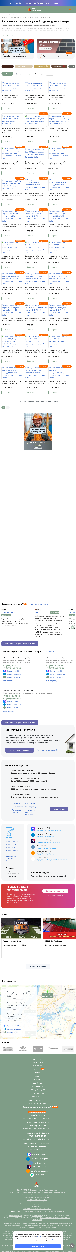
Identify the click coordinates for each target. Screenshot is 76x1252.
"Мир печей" (39, 1211)
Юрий (37, 612)
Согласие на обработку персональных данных (37, 1195)
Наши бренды (37, 1083)
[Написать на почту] (4, 677)
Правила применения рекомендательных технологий (37, 1204)
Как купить (37, 1079)
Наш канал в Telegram (39, 1159)
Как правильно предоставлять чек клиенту (37, 1208)
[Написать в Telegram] (5, 1029)
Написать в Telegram (14, 674)
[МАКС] (4, 671)
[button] (70, 49)
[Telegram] (4, 674)
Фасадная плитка (45, 17)
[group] (8, 1049)
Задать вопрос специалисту (20, 750)
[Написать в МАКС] (5, 1026)
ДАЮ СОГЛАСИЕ (38, 1246)
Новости (37, 1076)
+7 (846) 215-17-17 (11, 666)
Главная (4, 17)
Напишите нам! (59, 809)
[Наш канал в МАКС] (29, 1154)
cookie (69, 1223)
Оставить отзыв (6, 615)
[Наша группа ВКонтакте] (31, 1163)
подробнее (57, 3)
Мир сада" (47, 1211)
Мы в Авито (39, 1175)
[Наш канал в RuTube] (29, 1167)
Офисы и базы (37, 1062)
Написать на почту (13, 677)
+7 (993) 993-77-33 (12, 668)
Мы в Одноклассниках (39, 1171)
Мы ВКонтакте (39, 1163)
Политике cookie (50, 1227)
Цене (29, 74)
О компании (37, 1066)
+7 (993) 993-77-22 (12, 699)
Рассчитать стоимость (55, 891)
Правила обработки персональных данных (37, 1197)
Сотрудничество (37, 1093)
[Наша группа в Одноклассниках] (28, 1171)
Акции (37, 1073)
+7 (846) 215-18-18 (54, 666)
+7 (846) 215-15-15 (37, 1115)
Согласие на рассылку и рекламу (37, 1201)
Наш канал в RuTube (39, 1167)
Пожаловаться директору (37, 1100)
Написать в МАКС (13, 671)
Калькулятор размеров (55, 895)
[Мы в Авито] (32, 1175)
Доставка (37, 1059)
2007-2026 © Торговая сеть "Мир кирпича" (37, 1190)
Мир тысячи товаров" (58, 1211)
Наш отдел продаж (37, 1090)
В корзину (7, 108)
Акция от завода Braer (12, 941)
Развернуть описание (8, 35)
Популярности (39, 74)
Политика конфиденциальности (37, 1199)
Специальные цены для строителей (37, 1107)
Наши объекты (37, 1086)
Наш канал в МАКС (39, 1154)
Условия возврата (37, 1206)
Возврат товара (37, 1097)
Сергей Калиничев (8, 612)
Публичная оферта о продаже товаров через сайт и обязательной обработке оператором (37, 1192)
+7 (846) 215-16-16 (11, 696)
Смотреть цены (10, 48)
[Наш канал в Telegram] (28, 1159)
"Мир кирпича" (29, 1211)
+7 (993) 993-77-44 (55, 668)
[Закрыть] (64, 3)
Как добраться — (10, 981)
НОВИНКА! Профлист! (53, 941)
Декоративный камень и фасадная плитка (23, 17)
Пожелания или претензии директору (20, 644)
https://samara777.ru (15, 1215)
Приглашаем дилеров (37, 1103)
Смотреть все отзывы (39, 604)
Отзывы (37, 1069)
